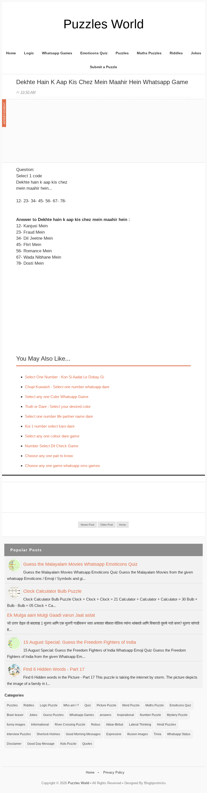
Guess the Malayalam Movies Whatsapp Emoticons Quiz (80, 564)
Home (11, 53)
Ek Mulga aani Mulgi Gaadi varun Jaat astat (51, 615)
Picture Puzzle (106, 705)
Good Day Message (41, 744)
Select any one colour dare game (52, 436)
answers (105, 715)
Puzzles (122, 53)
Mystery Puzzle (177, 715)
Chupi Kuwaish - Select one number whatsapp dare (67, 387)
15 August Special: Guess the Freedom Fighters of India (79, 642)
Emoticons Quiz (94, 53)
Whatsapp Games (57, 53)
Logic (29, 53)
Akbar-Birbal (114, 724)
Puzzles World (103, 24)
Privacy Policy (113, 772)
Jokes (196, 53)
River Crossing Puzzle (70, 724)
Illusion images (137, 734)
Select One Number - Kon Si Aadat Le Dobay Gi (64, 377)
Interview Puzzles (19, 734)
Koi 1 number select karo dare (49, 426)
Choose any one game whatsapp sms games (62, 465)
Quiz (88, 705)
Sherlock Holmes (48, 734)
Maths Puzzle (154, 705)
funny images (16, 724)
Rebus (95, 724)
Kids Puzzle (68, 744)
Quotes (87, 744)
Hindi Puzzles (166, 724)
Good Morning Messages (83, 734)
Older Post (106, 524)
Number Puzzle (150, 715)
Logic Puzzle (49, 705)
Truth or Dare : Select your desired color (58, 406)
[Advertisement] (54, 133)
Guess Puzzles (53, 715)
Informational (40, 724)
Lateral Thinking (140, 724)
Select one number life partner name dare (59, 416)
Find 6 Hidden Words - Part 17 (54, 669)
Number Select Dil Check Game (51, 446)
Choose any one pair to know (49, 456)
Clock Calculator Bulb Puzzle (52, 591)
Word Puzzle (131, 705)
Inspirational (125, 715)
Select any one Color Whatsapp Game (56, 396)
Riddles (176, 53)
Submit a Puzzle (103, 67)
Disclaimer (14, 744)
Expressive (113, 734)
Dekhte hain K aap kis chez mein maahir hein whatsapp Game (102, 82)
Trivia (157, 734)
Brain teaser (15, 715)
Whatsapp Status (178, 734)
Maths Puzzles (149, 53)
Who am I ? (71, 705)
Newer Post (87, 524)
